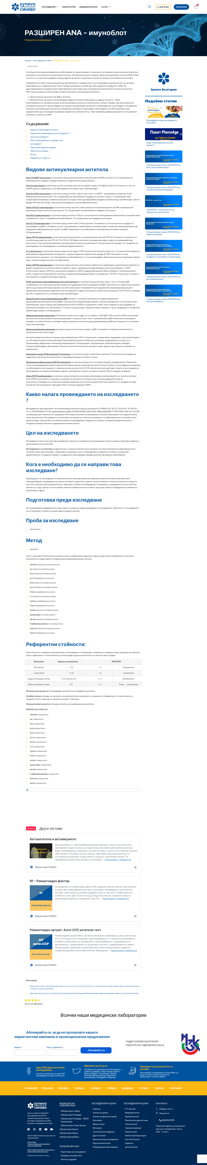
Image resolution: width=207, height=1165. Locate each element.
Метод (33, 154)
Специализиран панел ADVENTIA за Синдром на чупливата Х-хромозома (163, 255)
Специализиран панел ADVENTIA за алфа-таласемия (163, 233)
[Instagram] (34, 1129)
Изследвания (48, 7)
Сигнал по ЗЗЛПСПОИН (34, 1146)
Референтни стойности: (40, 158)
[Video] (51, 1129)
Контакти (161, 1103)
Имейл (18, 1047)
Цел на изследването (39, 137)
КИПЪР (160, 1088)
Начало (28, 60)
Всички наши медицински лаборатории (103, 1015)
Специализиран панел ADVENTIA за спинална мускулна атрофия (163, 188)
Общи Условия (31, 1142)
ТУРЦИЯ (111, 1088)
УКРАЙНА (63, 1088)
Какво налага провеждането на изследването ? (50, 133)
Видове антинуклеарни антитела (44, 130)
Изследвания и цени (42, 60)
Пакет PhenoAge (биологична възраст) (159, 143)
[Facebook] (28, 1129)
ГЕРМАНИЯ (31, 1088)
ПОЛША (79, 1088)
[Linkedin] (40, 1129)
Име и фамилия (55, 1047)
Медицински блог (88, 7)
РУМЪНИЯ (47, 1088)
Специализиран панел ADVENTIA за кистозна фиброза (163, 300)
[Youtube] (45, 1129)
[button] (150, 7)
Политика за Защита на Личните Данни (38, 1144)
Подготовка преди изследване (43, 147)
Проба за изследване (39, 151)
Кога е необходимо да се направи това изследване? (46, 142)
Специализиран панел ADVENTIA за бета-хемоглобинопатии (163, 166)
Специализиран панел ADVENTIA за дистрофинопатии (163, 277)
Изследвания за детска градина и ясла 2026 (161, 121)
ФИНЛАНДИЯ (176, 1088)
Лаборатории (69, 7)
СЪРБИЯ (95, 1088)
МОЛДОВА (127, 1088)
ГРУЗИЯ (143, 1088)
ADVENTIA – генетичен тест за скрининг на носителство (160, 210)
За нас (104, 7)
